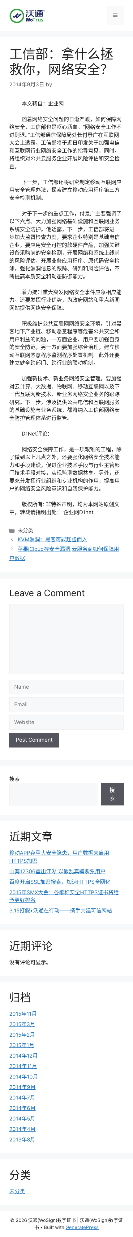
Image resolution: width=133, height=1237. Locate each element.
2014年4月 (22, 1129)
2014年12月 (23, 1056)
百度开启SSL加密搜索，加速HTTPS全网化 (59, 882)
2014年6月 (22, 1108)
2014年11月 (23, 1066)
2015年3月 (22, 1024)
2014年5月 (22, 1119)
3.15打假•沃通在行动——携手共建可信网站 (60, 910)
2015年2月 (22, 1035)
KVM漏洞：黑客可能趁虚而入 (52, 539)
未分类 (17, 1191)
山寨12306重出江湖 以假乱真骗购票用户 (57, 871)
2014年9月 (22, 1087)
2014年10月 (23, 1077)
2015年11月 (23, 1014)
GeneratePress (82, 1227)
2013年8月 (22, 1140)
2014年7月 (22, 1098)
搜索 (14, 779)
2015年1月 (21, 1045)
